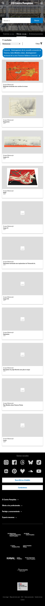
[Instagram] (6, 463)
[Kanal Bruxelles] (16, 560)
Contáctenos (22, 487)
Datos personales (29, 597)
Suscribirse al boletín (22, 480)
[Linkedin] (6, 472)
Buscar (36, 20)
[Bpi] (16, 536)
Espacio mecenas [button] (8, 517)
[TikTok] (39, 463)
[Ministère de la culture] (22, 586)
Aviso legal (6, 597)
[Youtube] (39, 472)
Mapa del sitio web (15, 597)
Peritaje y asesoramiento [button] (11, 511)
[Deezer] (22, 472)
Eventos (8, 34)
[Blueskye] (31, 463)
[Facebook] (14, 463)
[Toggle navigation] (41, 3)
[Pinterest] (14, 472)
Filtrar (38, 44)
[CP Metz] (17, 548)
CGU (22, 597)
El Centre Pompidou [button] (9, 499)
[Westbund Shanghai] (31, 560)
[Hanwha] (22, 572)
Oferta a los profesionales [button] (11, 505)
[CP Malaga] (29, 548)
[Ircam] (30, 536)
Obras (21, 34)
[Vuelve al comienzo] (40, 601)
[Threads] (22, 463)
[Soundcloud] (31, 472)
